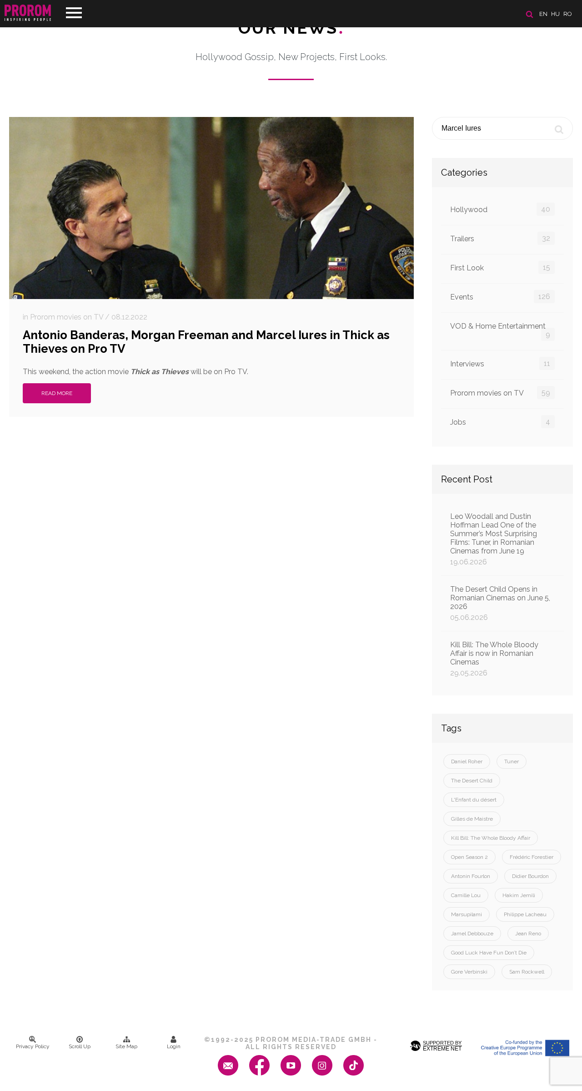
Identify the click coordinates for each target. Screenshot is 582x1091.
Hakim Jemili (518, 895)
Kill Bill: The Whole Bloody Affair (490, 838)
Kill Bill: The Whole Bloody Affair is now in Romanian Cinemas (494, 658)
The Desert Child (471, 780)
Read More (56, 393)
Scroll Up (79, 1046)
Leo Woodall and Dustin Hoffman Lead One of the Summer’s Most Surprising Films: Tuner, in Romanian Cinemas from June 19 (493, 539)
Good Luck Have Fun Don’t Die (489, 952)
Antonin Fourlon (470, 876)
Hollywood (500, 209)
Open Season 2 (469, 857)
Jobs (500, 421)
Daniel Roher (466, 761)
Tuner (511, 761)
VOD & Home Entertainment (500, 330)
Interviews (500, 363)
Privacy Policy (33, 1046)
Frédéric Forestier (531, 857)
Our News (291, 27)
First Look (500, 267)
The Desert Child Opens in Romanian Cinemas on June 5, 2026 (500, 603)
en (543, 13)
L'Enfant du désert (474, 800)
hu (555, 13)
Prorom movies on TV (500, 392)
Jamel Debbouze (472, 933)
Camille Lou (466, 895)
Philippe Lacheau (525, 914)
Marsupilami (466, 914)
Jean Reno (528, 933)
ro (567, 13)
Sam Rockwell (526, 972)
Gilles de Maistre (472, 819)
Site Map (126, 1046)
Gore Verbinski (469, 972)
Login (174, 1046)
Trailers (500, 238)
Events (500, 296)
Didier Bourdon (530, 876)
